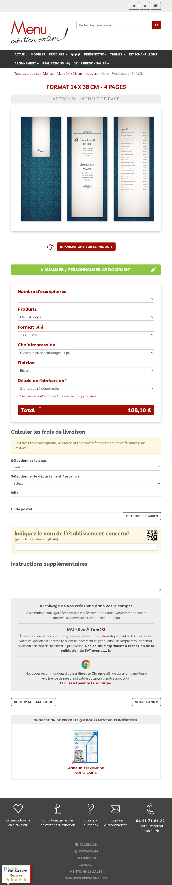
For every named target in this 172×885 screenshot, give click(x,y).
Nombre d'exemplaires (42, 291)
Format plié (30, 327)
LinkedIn (88, 858)
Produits (57, 54)
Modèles (38, 54)
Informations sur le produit (86, 247)
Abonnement (26, 63)
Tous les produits (26, 73)
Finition (26, 362)
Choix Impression (36, 345)
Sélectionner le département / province (45, 476)
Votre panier (146, 702)
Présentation (95, 54)
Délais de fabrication (41, 380)
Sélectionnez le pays (29, 460)
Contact (86, 865)
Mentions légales (86, 872)
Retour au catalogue (33, 702)
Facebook (88, 845)
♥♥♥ (75, 54)
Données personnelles (86, 878)
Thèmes (116, 54)
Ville (14, 493)
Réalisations (53, 63)
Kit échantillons (143, 54)
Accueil (21, 54)
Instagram (88, 851)
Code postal (21, 509)
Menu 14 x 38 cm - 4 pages (77, 73)
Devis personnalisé (90, 63)
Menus (48, 73)
